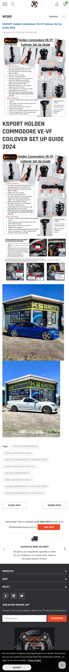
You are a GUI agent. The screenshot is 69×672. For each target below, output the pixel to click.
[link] (7, 354)
